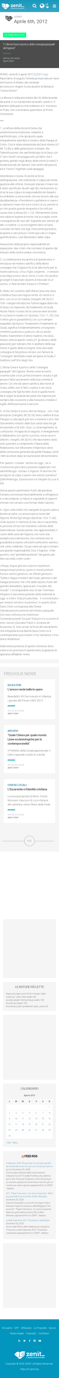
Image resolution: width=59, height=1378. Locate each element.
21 (43, 1124)
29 (49, 1130)
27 (36, 1130)
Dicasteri (14, 685)
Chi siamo (7, 1328)
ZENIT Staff (8, 61)
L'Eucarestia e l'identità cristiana (27, 789)
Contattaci (43, 1333)
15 (49, 1118)
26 (29, 1130)
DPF (17, 1328)
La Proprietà (40, 1328)
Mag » (15, 1142)
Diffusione (26, 1328)
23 (9, 1130)
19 (29, 1124)
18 (23, 1124)
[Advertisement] (29, 885)
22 (49, 1124)
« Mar (8, 1142)
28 (43, 1130)
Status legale (17, 1333)
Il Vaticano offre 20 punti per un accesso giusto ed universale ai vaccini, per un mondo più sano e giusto (29, 1166)
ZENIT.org (41, 74)
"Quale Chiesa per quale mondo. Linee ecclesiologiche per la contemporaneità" (27, 739)
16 (9, 1124)
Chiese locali (17, 785)
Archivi (13, 730)
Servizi (52, 1328)
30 (9, 1136)
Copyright (31, 1333)
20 (36, 1124)
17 (16, 1124)
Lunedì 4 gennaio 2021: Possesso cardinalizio (28, 1220)
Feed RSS (31, 1156)
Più (29, 841)
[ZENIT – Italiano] (16, 6)
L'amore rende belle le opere (25, 689)
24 (16, 1130)
